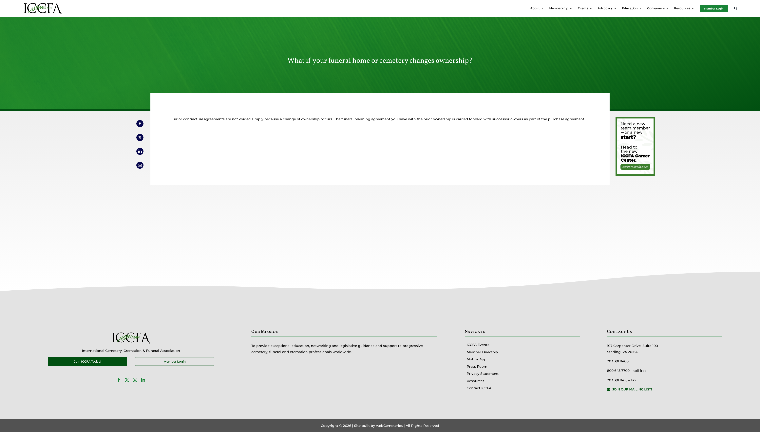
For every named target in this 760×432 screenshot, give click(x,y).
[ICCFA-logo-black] (42, 4)
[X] (139, 137)
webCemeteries (389, 426)
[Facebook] (139, 123)
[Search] (735, 9)
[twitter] (127, 380)
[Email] (139, 165)
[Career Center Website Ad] (635, 120)
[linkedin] (143, 380)
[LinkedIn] (139, 151)
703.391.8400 (618, 361)
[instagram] (135, 380)
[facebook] (119, 380)
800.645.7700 (618, 371)
